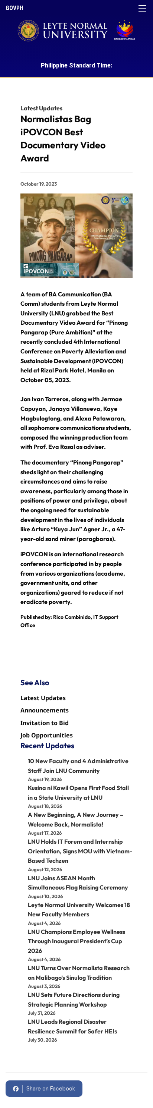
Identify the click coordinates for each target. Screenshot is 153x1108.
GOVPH (14, 8)
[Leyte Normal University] (76, 28)
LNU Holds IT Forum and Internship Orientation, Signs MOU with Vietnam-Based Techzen (80, 851)
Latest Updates (41, 108)
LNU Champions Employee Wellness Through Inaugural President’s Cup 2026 (76, 941)
